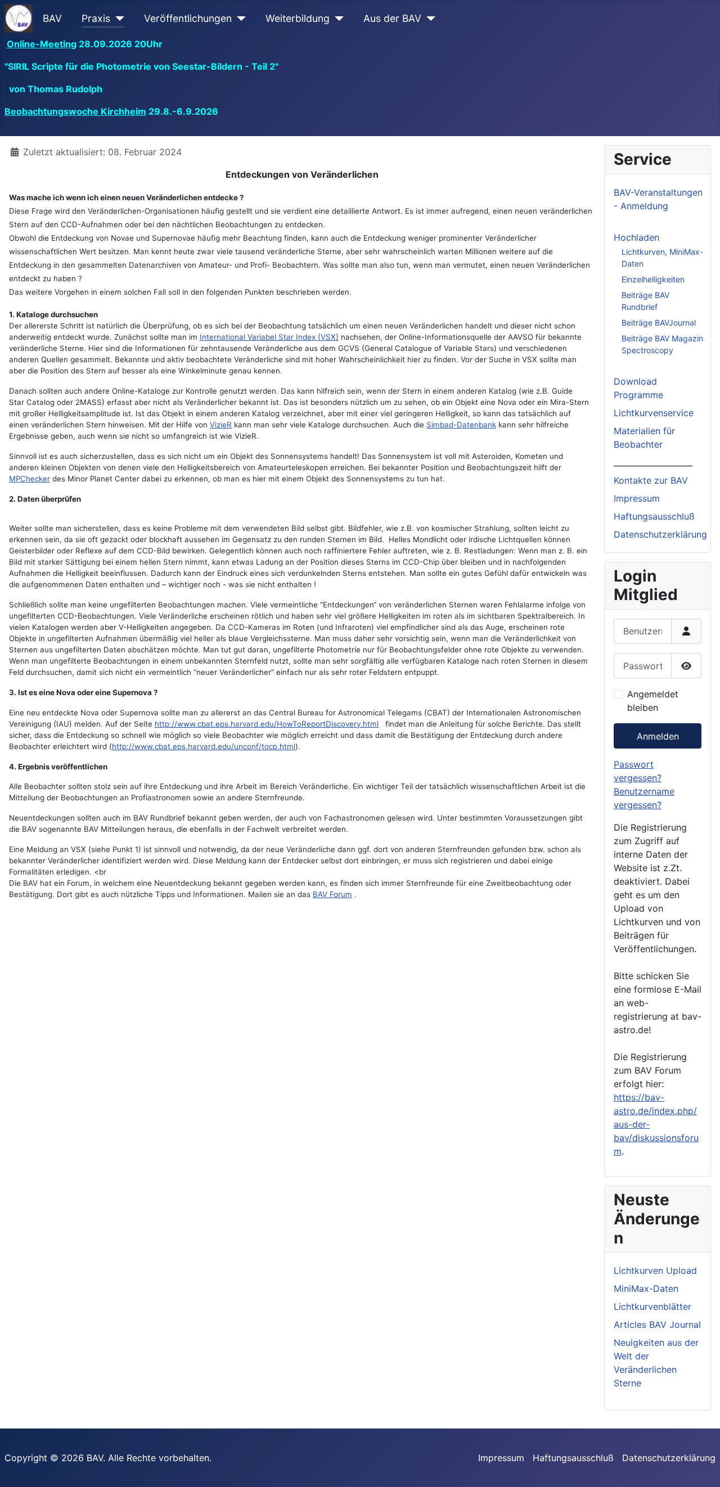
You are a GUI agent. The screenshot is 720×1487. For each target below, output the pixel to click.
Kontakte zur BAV (651, 480)
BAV (52, 18)
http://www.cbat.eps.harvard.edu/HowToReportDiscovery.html (267, 723)
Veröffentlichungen (188, 18)
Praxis (96, 18)
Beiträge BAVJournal (659, 322)
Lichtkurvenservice (654, 412)
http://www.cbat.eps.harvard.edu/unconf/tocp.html (203, 746)
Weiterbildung (298, 18)
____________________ (653, 462)
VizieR (221, 424)
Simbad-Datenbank (461, 424)
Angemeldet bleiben (652, 700)
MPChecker (29, 478)
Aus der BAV (392, 18)
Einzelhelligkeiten (653, 279)
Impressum (637, 498)
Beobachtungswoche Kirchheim (75, 111)
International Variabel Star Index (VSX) (269, 336)
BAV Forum (332, 894)
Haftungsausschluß (654, 516)
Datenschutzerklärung (660, 534)
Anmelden (658, 736)
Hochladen (636, 237)
